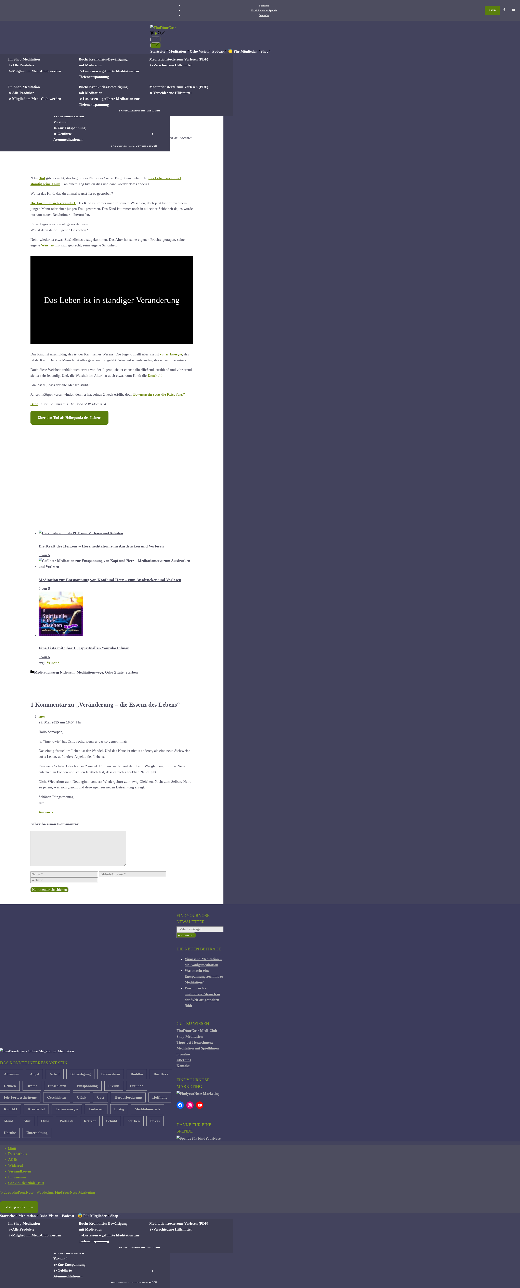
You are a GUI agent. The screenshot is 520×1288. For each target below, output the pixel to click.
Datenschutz (17, 1154)
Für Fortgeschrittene (20, 1097)
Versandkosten (19, 1171)
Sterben (132, 672)
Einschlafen (57, 1086)
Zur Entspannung (71, 128)
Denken (10, 1086)
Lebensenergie (66, 1109)
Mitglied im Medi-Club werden (36, 71)
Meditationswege (90, 672)
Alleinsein (11, 1074)
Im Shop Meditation (24, 59)
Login (492, 9)
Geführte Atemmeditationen (67, 137)
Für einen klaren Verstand (68, 119)
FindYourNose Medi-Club (197, 1031)
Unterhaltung (37, 1133)
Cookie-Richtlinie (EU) (26, 1183)
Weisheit (47, 245)
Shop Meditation (190, 1036)
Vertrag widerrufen (19, 1207)
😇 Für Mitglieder (242, 51)
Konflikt (10, 1109)
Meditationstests (147, 1109)
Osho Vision (199, 51)
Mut (27, 1121)
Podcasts (66, 1121)
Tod (42, 178)
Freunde (136, 1086)
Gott (100, 1097)
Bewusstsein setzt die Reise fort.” (159, 394)
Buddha (137, 1074)
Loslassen (96, 1109)
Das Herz (161, 1074)
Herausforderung (128, 1097)
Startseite (157, 51)
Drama (31, 1086)
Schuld (111, 1121)
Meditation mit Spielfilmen (198, 1048)
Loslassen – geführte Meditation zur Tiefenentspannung (109, 74)
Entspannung (87, 1086)
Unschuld (155, 376)
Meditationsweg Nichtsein (54, 672)
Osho (34, 404)
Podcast (218, 51)
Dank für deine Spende (264, 10)
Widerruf (15, 1165)
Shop (265, 51)
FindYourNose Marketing (75, 1192)
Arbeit (55, 1074)
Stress (155, 1121)
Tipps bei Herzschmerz (195, 1042)
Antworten (47, 812)
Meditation (177, 51)
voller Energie (171, 354)
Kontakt (264, 15)
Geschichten (56, 1097)
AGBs (12, 1159)
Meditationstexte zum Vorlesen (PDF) (178, 59)
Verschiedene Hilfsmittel (172, 65)
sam (42, 716)
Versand (53, 663)
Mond (8, 1121)
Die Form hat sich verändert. (53, 203)
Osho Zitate (114, 672)
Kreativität (36, 1109)
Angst (34, 1074)
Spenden (264, 5)
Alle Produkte (23, 65)
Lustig (119, 1109)
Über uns (184, 1060)
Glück (81, 1097)
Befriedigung (80, 1074)
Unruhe (10, 1133)
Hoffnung (159, 1097)
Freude (113, 1086)
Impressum (17, 1177)
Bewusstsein (110, 1074)
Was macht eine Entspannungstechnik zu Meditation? (204, 976)
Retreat (90, 1121)
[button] (161, 33)
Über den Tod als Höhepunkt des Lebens (69, 418)
